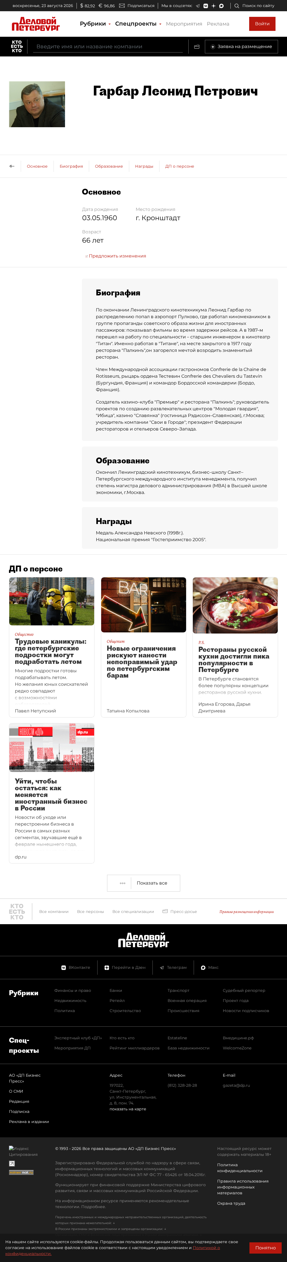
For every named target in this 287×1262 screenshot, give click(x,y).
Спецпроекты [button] (136, 23)
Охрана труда (231, 1203)
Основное (37, 166)
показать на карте (128, 1108)
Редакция (19, 1101)
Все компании (54, 911)
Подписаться (141, 5)
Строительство (125, 1010)
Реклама (218, 24)
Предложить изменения (117, 256)
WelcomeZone (237, 1048)
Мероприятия (184, 24)
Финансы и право (72, 990)
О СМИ (16, 1091)
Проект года (236, 1000)
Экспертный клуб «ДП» (78, 1037)
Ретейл (117, 1000)
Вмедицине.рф (238, 1037)
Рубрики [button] (94, 23)
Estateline (177, 1037)
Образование (109, 166)
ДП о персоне (179, 166)
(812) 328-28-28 (182, 1085)
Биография (71, 166)
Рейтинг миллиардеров (135, 1048)
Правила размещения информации (246, 911)
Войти (262, 23)
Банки (116, 990)
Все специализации (133, 911)
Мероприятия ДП (72, 1048)
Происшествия (183, 1010)
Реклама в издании (29, 1121)
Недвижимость (70, 1000)
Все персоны (90, 911)
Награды (144, 166)
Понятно (265, 1247)
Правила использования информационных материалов (243, 1187)
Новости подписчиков (246, 1010)
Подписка (19, 1111)
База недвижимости (189, 1048)
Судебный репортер (244, 990)
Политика (64, 1010)
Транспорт (178, 990)
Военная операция (187, 1000)
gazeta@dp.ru (236, 1085)
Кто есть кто (122, 1037)
